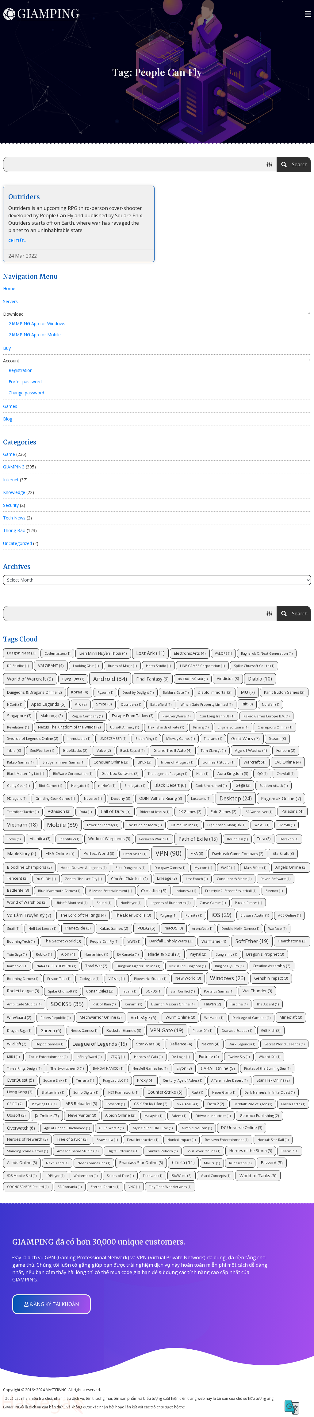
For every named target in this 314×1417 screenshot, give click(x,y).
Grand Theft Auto (173, 750)
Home (9, 288)
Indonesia (186, 891)
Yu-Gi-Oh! (46, 879)
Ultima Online (184, 825)
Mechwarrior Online (100, 1017)
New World (188, 978)
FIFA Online (60, 853)
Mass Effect (255, 868)
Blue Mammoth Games (59, 891)
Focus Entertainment (48, 1057)
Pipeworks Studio (150, 979)
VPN (168, 853)
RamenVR (17, 966)
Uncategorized (17, 543)
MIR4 (13, 1057)
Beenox (274, 891)
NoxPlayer (131, 903)
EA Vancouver (259, 812)
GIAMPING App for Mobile (35, 334)
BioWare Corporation (72, 774)
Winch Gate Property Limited (206, 704)
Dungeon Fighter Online (138, 966)
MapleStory (21, 853)
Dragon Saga (19, 1030)
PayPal (198, 954)
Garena (50, 1030)
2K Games (189, 811)
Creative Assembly (271, 965)
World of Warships (26, 902)
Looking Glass (86, 666)
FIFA (197, 853)
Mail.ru (212, 1163)
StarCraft (283, 853)
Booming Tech (21, 941)
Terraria (85, 1080)
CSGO (15, 1103)
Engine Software (233, 727)
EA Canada (128, 954)
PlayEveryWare (176, 716)
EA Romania (70, 1187)
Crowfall (285, 774)
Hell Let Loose (42, 928)
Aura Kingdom (232, 773)
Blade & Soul (164, 954)
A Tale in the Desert (229, 1080)
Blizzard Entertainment (110, 891)
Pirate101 (202, 1030)
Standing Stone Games (27, 1151)
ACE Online (289, 915)
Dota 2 (215, 1103)
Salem (178, 1116)
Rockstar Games (123, 1030)
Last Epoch (197, 879)
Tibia (14, 750)
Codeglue (89, 979)
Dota (85, 812)
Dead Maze (134, 854)
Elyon (184, 1068)
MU (248, 692)
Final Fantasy (152, 679)
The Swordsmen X (67, 1068)
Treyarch (115, 1104)
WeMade (213, 1018)
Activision (59, 811)
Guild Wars (245, 738)
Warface (277, 928)
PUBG (146, 928)
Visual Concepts (215, 1176)
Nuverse (93, 798)
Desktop (236, 798)
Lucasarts (200, 798)
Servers (10, 301)
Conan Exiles (99, 991)
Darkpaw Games (170, 868)
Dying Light (73, 679)
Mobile (62, 825)
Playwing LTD (44, 1104)
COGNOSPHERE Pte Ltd (27, 1187)
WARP (228, 868)
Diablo (260, 679)
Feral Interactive (142, 1140)
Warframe (213, 941)
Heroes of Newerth (27, 1139)
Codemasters (57, 653)
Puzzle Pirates (248, 903)
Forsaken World (154, 839)
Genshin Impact (271, 978)
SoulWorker (42, 750)
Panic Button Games (284, 692)
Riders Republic (55, 1018)
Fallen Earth (293, 1104)
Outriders (24, 197)
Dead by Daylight (138, 692)
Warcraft (254, 762)
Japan (129, 991)
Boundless (237, 839)
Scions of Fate (120, 1176)
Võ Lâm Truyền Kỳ (29, 915)
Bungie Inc (226, 954)
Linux (144, 762)
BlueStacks (75, 750)
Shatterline (52, 1092)
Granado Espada (236, 1030)
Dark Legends (242, 1044)
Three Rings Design (24, 1068)
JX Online (47, 1115)
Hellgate (80, 785)
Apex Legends (48, 704)
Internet (11, 480)
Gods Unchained (211, 785)
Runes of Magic (122, 666)
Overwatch (21, 1128)
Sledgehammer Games (63, 762)
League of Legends (99, 1043)
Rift (247, 704)
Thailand (213, 738)
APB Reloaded (81, 1103)
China (183, 1162)
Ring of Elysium (229, 966)
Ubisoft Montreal (71, 903)
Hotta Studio (158, 666)
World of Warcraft (30, 679)
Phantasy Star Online (141, 1162)
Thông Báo (14, 530)
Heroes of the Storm (250, 1150)
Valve (104, 750)
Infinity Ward (89, 1057)
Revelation (18, 727)
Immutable (78, 738)
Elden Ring (146, 738)
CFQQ (118, 1057)
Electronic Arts (190, 653)
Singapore (19, 715)
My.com (203, 868)
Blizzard (272, 1163)
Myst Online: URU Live (153, 1128)
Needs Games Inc (94, 1163)
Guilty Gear (18, 785)
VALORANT (51, 665)
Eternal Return (105, 1187)
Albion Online (120, 1115)
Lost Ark (150, 653)
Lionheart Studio (218, 762)
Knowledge (14, 492)
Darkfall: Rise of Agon (252, 1104)
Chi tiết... (18, 240)
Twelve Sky (239, 1057)
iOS (221, 914)
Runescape (240, 1163)
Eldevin (286, 825)
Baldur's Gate (176, 692)
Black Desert (170, 785)
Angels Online (290, 867)
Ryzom (105, 692)
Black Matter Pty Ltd (25, 774)
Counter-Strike (164, 1092)
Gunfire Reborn (162, 1151)
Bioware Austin (254, 915)
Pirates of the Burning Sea (267, 1068)
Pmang (201, 727)
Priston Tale (58, 979)
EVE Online (288, 762)
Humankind (96, 954)
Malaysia (153, 1116)
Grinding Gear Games (55, 798)
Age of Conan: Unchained (67, 1128)
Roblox (44, 954)
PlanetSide (77, 928)
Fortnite (209, 1056)
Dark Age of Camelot (251, 1018)
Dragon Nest (21, 653)
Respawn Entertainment (226, 1140)
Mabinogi (51, 715)
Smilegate (134, 785)
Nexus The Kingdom (187, 966)
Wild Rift (16, 1043)
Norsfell (270, 704)
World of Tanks (258, 1175)
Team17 (289, 1151)
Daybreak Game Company (237, 853)
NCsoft (14, 704)
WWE (134, 941)
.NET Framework (122, 1092)
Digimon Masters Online (172, 1004)
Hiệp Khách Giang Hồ (226, 825)
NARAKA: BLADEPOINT (56, 966)
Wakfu (262, 825)
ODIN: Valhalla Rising (160, 798)
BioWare (181, 1175)
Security (11, 505)
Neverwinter (82, 1115)
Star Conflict (182, 991)
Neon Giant (223, 1092)
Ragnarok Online (281, 798)
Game (9, 454)
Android (110, 678)
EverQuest (20, 1080)
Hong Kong (19, 1092)
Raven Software (275, 879)
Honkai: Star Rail (273, 1140)
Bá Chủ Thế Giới (193, 679)
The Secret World (62, 941)
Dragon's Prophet (265, 954)
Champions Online (275, 727)
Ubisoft (16, 1115)
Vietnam (22, 824)
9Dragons (16, 798)
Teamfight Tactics (23, 812)
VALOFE (223, 653)
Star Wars (148, 1044)
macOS (174, 928)
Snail (13, 928)
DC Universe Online (241, 1127)
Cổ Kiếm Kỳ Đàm (150, 1103)
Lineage (167, 878)
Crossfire (154, 890)
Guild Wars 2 (111, 1128)
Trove (14, 839)
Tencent (17, 878)
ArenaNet (202, 928)
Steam (277, 738)
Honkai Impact (181, 1140)
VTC (81, 704)
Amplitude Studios (24, 1004)
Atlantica (40, 838)
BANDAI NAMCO (108, 1068)
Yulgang (168, 915)
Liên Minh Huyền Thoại (103, 653)
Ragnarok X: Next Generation (267, 653)
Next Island (57, 1163)
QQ (262, 774)
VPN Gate (166, 1030)
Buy (7, 348)
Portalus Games (218, 991)
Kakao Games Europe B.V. (266, 716)
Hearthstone (292, 941)
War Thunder (257, 990)
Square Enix (55, 1080)
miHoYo (106, 785)
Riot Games (50, 785)
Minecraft (291, 1017)
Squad (104, 903)
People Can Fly (104, 941)
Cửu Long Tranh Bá (217, 716)
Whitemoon (86, 1176)
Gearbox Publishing (259, 1115)
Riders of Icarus (154, 812)
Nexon (210, 1044)
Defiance (181, 1044)
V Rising (117, 979)
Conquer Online (111, 762)
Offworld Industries (213, 1116)
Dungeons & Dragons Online (34, 692)
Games (10, 406)
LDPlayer (55, 1176)
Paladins (292, 811)
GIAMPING (14, 467)
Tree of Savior (72, 1139)
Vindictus (228, 678)
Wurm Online (180, 1017)
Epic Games (223, 811)
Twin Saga (17, 954)
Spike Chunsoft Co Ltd (254, 666)
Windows (227, 978)
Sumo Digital (85, 1092)
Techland (152, 1176)
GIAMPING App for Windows (37, 323)
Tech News (14, 518)
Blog (7, 419)
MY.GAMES (187, 1104)
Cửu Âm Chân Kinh (129, 878)
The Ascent (268, 1004)
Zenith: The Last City (83, 879)
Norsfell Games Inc (149, 1068)
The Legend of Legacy (167, 774)
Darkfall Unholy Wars (170, 941)
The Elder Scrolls (133, 915)
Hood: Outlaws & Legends (83, 868)
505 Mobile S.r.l (21, 1176)
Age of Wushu (251, 750)
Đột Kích (271, 1030)
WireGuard (19, 1017)
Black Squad (132, 750)
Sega (243, 785)
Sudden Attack (273, 785)
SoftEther (252, 941)
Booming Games (22, 979)
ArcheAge (143, 1017)
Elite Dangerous (130, 868)
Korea (79, 692)
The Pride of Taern (144, 825)
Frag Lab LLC (115, 1080)
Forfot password (25, 382)
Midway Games (180, 738)
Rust (197, 1092)
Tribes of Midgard (177, 762)
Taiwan (212, 1003)
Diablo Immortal (215, 692)
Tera (263, 838)
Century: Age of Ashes (182, 1080)
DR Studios (18, 666)
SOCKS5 (67, 1004)
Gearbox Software (120, 773)
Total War (96, 965)
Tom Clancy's (213, 750)
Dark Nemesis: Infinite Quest (269, 1092)
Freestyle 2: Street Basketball (230, 891)
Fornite (194, 915)
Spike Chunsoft (62, 991)
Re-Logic (181, 1057)
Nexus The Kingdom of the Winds (69, 726)
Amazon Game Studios (77, 1151)
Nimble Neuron (197, 1128)
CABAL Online (218, 1068)
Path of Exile (198, 838)
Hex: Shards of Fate (166, 727)
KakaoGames (114, 928)
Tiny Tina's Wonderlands (170, 1187)
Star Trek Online (273, 1080)
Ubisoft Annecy (124, 727)
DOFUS (153, 991)
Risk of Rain (104, 1004)
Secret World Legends (284, 1044)
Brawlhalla (107, 1140)
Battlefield (160, 704)
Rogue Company (87, 716)
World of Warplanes (109, 838)
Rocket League (23, 990)
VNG (134, 1187)
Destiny (120, 798)
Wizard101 (269, 1057)
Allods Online (22, 1162)
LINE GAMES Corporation (202, 666)
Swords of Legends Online (32, 738)
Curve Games (213, 903)
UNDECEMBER (112, 738)
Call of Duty (116, 811)
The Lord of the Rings (83, 915)
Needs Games (84, 1030)
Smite (104, 704)
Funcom (285, 750)
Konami (133, 1004)
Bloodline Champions (29, 867)
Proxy (145, 1080)
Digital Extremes (123, 1151)
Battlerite (18, 890)
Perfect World (99, 853)
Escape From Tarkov (132, 715)
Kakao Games (20, 762)
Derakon (289, 839)
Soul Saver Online (203, 1151)
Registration (21, 370)
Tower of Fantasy (102, 825)
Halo (202, 774)
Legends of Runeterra (170, 903)
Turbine (238, 1004)
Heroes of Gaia (148, 1057)
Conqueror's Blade (234, 879)
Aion (68, 954)
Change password (26, 393)
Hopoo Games (49, 1044)
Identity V (69, 839)
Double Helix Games (240, 928)
